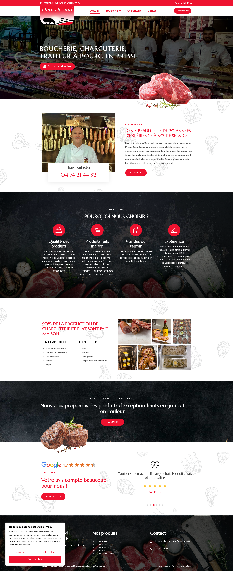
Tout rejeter (47, 552)
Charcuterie (134, 10)
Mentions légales (164, 566)
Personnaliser (22, 552)
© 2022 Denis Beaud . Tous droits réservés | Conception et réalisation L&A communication (74, 566)
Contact (152, 10)
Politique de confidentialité (181, 566)
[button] (147, 505)
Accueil (95, 10)
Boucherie (111, 10)
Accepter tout (35, 559)
